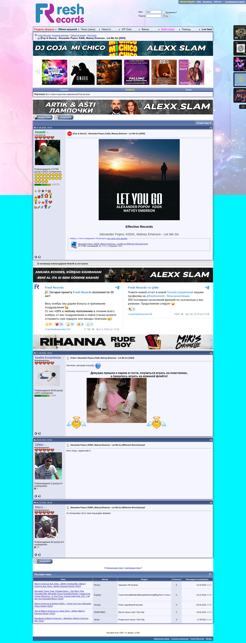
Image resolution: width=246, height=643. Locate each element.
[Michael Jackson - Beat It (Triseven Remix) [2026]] (109, 84)
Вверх (209, 639)
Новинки (207, 2)
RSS (199, 2)
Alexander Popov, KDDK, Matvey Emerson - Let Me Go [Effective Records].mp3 (113, 244)
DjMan (39, 444)
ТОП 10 (217, 2)
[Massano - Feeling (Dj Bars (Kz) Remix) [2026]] (164, 84)
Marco (39, 507)
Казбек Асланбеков (48, 357)
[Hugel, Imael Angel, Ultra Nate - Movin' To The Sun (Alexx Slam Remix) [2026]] (82, 84)
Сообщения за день (235, 2)
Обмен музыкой (78, 35)
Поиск (189, 90)
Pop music (92, 35)
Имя (140, 12)
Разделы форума (60, 35)
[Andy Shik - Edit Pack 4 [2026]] (191, 84)
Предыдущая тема (114, 568)
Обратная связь (161, 639)
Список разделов (180, 639)
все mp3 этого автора (117, 238)
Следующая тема (132, 568)
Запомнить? (171, 12)
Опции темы (203, 123)
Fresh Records (44, 35)
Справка (64, 90)
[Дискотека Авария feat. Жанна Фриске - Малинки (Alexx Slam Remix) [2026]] (136, 84)
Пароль (141, 16)
